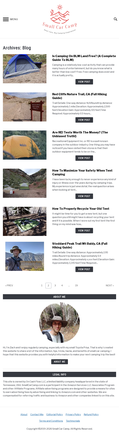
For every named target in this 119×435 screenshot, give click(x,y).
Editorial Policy (54, 414)
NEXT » (110, 285)
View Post (84, 81)
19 (77, 285)
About (23, 414)
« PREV (9, 285)
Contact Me (37, 414)
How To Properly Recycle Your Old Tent (80, 208)
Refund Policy (91, 414)
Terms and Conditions (51, 421)
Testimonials (73, 421)
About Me (59, 361)
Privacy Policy (73, 414)
